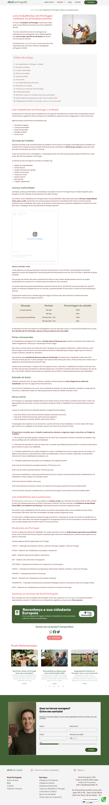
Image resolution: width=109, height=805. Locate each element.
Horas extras (20, 80)
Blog (9, 783)
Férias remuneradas (23, 73)
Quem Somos (12, 780)
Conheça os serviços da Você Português (29, 89)
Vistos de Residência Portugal (52, 789)
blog (69, 2)
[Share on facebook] (54, 632)
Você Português (31, 43)
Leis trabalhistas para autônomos (27, 83)
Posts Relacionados (23, 92)
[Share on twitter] (58, 632)
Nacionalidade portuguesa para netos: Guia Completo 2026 (36, 98)
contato (78, 2)
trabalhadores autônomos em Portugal (27, 501)
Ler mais (24, 683)
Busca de (43, 794)
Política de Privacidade (87, 782)
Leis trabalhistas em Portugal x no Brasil (29, 64)
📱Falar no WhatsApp (86, 613)
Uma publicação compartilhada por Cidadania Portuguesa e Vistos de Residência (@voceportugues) (40, 261)
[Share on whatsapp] (51, 632)
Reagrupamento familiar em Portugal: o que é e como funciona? (38, 101)
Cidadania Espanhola (48, 786)
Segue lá (80, 770)
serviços (60, 2)
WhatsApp (91, 2)
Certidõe (51, 794)
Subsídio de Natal (22, 76)
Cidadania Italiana (46, 783)
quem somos (49, 2)
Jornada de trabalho (23, 67)
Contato (10, 786)
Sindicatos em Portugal (24, 86)
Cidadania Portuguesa (48, 780)
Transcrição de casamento (50, 797)
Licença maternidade (23, 70)
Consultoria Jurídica (47, 791)
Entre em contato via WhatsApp (46, 770)
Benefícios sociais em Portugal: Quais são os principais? (35, 95)
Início (32, 10)
